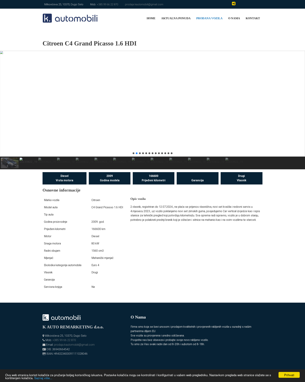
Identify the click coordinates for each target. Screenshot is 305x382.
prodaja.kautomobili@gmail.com (144, 4)
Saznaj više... (43, 378)
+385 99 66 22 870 (107, 4)
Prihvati (289, 375)
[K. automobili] (70, 18)
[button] (5, 104)
